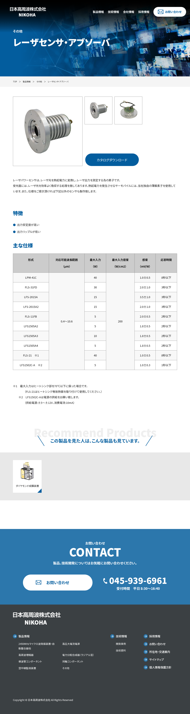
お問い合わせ (173, 12)
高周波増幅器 (26, 655)
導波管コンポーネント (30, 661)
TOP (15, 81)
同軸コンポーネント (72, 661)
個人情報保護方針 (160, 667)
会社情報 (128, 12)
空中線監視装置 (27, 668)
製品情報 (98, 12)
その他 (39, 81)
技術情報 (113, 12)
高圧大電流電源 (71, 644)
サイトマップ (156, 659)
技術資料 (121, 650)
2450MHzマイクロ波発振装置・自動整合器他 (36, 646)
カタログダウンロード (112, 159)
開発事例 (121, 644)
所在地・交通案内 (159, 652)
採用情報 (143, 12)
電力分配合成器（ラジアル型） (78, 655)
